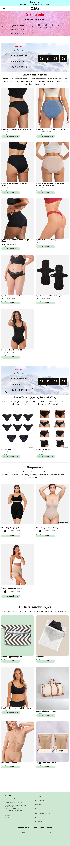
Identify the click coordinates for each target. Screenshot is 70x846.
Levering (38, 805)
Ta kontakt (19, 802)
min (51, 27)
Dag (40, 27)
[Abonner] (50, 832)
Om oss (38, 796)
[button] (4, 8)
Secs (63, 63)
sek (57, 27)
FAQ (36, 817)
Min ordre (38, 822)
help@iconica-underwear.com (20, 799)
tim (45, 27)
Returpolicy (39, 809)
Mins (56, 63)
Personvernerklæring (42, 813)
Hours (48, 63)
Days (41, 63)
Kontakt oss (39, 800)
